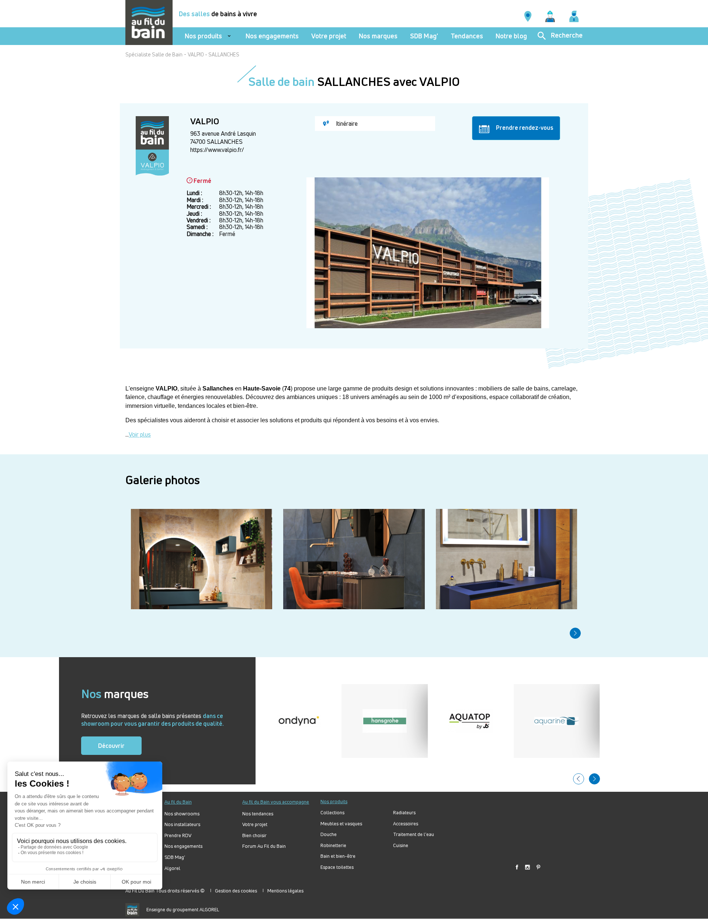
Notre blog (511, 36)
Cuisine (400, 845)
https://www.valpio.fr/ (217, 150)
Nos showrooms (181, 813)
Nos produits (203, 36)
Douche (328, 834)
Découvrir (111, 746)
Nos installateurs (182, 824)
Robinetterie (333, 845)
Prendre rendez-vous (524, 128)
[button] (575, 633)
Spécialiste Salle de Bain (154, 54)
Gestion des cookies (236, 891)
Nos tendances (257, 813)
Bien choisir (254, 835)
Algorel (172, 868)
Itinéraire (346, 123)
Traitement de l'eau (413, 834)
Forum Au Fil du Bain (264, 846)
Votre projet (328, 36)
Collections (332, 812)
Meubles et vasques (341, 823)
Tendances (467, 36)
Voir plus (140, 434)
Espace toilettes (337, 867)
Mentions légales (285, 891)
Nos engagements (272, 36)
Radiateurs (404, 812)
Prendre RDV (177, 835)
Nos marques (378, 36)
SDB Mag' (424, 36)
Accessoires (405, 823)
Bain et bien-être (337, 856)
